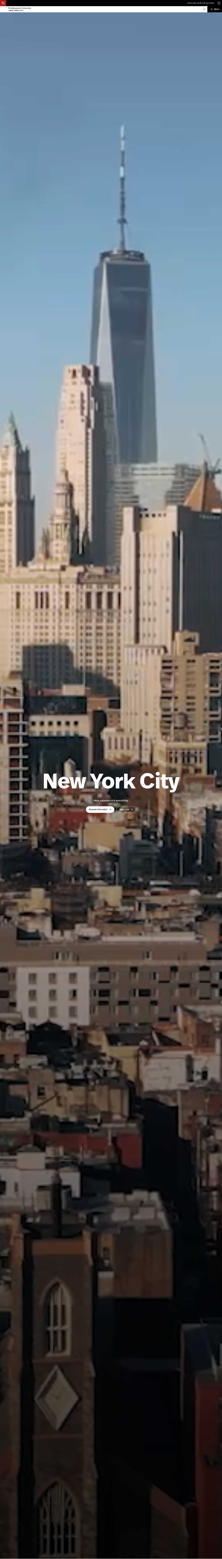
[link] (100, 809)
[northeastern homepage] (3, 9)
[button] (204, 9)
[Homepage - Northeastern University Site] (19, 9)
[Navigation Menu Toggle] (214, 9)
